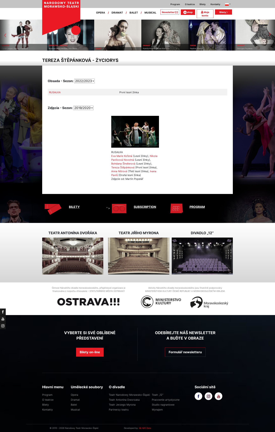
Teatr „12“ (157, 394)
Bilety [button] (203, 4)
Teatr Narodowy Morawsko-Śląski (129, 394)
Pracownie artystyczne (166, 399)
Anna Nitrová (119, 171)
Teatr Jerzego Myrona (122, 404)
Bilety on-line (90, 352)
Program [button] (175, 4)
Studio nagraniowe (163, 404)
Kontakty (47, 409)
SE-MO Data (145, 428)
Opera (74, 394)
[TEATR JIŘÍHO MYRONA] (138, 256)
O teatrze (47, 399)
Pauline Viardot (194, 48)
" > (108, 208)
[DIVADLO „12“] (202, 256)
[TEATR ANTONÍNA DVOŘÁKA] (72, 256)
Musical (75, 409)
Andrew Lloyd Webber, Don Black (61, 48)
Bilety (222, 12)
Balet (74, 404)
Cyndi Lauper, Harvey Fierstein (13, 48)
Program (47, 394)
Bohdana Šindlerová (123, 163)
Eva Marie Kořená (121, 156)
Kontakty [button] (215, 4)
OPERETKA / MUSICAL (56, 45)
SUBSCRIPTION (145, 207)
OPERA (100, 12)
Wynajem (157, 409)
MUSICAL (150, 12)
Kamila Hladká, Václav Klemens (154, 48)
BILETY (74, 207)
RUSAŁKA (55, 92)
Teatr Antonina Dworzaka (124, 399)
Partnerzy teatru (119, 409)
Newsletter (168, 12)
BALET (134, 12)
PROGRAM (197, 207)
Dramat (75, 399)
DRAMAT (117, 12)
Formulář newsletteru (185, 352)
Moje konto (205, 14)
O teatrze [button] (190, 4)
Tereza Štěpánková (122, 167)
